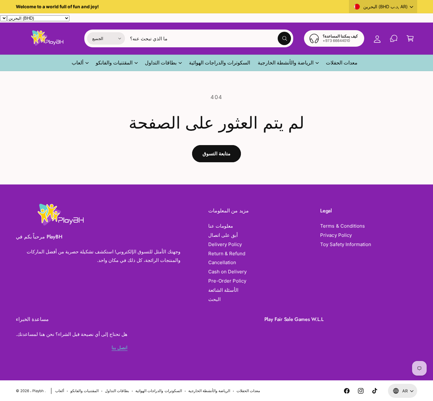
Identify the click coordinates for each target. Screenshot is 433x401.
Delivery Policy (225, 244)
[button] (410, 38)
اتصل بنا (119, 347)
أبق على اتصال (223, 235)
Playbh (38, 391)
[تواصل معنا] (393, 38)
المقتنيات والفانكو (114, 62)
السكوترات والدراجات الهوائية (158, 391)
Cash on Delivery (227, 272)
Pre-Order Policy (227, 281)
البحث (214, 299)
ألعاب (77, 62)
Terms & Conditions (342, 226)
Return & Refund (226, 254)
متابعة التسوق (216, 153)
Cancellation (222, 262)
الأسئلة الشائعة (223, 290)
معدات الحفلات (248, 391)
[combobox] (210, 38)
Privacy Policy (336, 235)
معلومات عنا (220, 226)
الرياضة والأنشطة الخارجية (285, 62)
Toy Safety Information (345, 244)
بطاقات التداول (161, 62)
